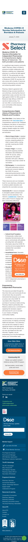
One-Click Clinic (18, 120)
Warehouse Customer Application (12, 459)
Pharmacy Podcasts (8, 499)
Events (4, 516)
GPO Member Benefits (8, 470)
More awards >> (7, 530)
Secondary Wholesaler (9, 474)
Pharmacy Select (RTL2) (9, 472)
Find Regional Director (8, 453)
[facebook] (3, 397)
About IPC (5, 510)
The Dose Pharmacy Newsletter (11, 503)
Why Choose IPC (7, 467)
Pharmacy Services (8, 480)
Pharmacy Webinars (8, 497)
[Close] (27, 257)
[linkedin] (6, 397)
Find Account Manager (9, 455)
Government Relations (8, 482)
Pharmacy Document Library (10, 501)
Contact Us (5, 514)
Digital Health (6, 486)
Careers (4, 512)
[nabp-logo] (4, 410)
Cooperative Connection (9, 495)
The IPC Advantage (8, 465)
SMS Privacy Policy (11, 539)
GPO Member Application (9, 457)
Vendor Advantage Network (10, 484)
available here (12, 196)
